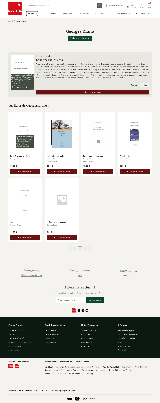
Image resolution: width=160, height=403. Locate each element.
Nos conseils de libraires (31, 275)
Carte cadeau (50, 330)
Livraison (12, 334)
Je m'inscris (95, 300)
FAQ (80, 275)
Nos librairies (86, 334)
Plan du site (122, 350)
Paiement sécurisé (16, 338)
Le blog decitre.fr (52, 342)
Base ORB (85, 346)
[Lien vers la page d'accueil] (15, 8)
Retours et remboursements (20, 342)
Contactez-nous (128, 275)
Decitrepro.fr (86, 342)
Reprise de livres (52, 334)
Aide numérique (14, 346)
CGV (119, 342)
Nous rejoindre (87, 338)
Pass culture (50, 338)
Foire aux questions (16, 330)
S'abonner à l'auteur (80, 38)
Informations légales (126, 330)
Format (134, 85)
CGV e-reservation (125, 346)
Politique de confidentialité (129, 334)
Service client (14, 350)
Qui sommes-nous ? (89, 330)
